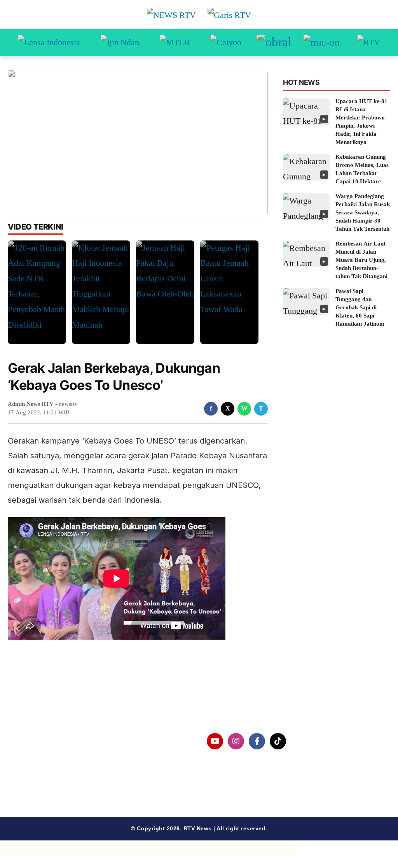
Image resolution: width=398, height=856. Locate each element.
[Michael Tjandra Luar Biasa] (175, 43)
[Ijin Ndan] (120, 43)
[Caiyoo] (225, 43)
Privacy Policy (30, 761)
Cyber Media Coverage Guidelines (60, 782)
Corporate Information (42, 741)
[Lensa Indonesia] (49, 43)
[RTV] (368, 43)
